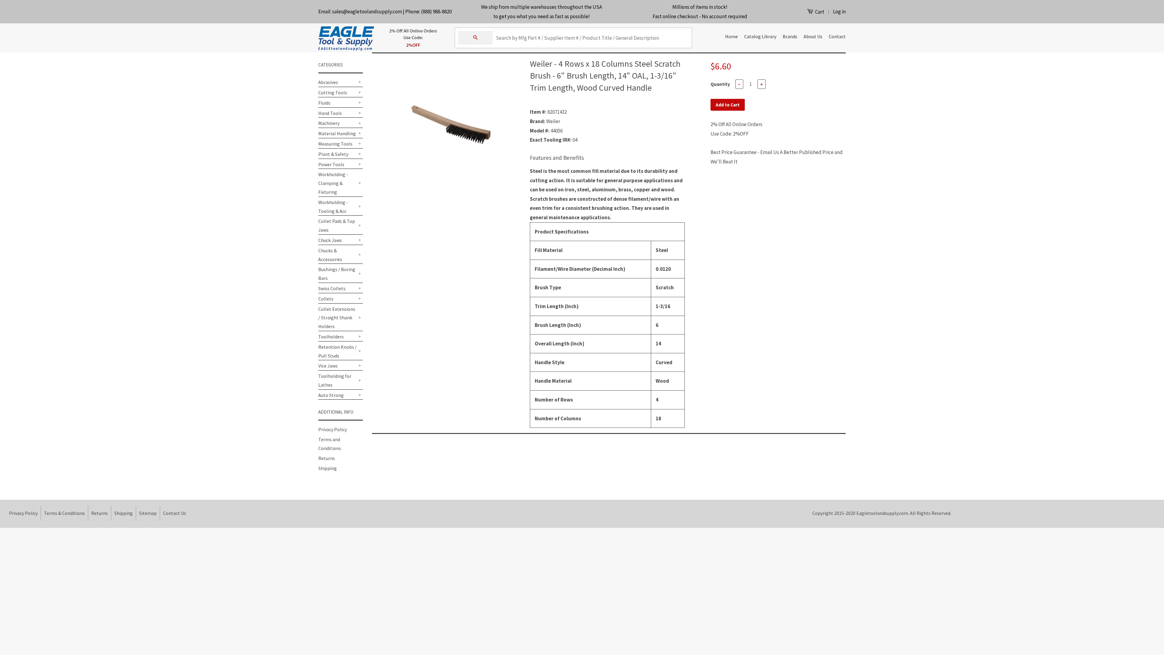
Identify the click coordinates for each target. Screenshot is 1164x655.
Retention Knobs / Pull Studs (337, 351)
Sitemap (148, 513)
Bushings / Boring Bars (336, 273)
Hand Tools (330, 113)
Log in (839, 11)
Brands (790, 36)
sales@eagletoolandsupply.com (367, 11)
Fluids (324, 103)
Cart (819, 11)
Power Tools (331, 164)
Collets (325, 299)
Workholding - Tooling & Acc (333, 206)
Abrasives (328, 82)
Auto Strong (331, 395)
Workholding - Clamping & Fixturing (333, 183)
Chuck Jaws (330, 240)
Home (731, 36)
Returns (326, 458)
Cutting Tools (332, 92)
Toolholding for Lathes (334, 380)
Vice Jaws (328, 366)
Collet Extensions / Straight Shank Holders (336, 318)
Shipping (327, 468)
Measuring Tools (335, 144)
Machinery (329, 123)
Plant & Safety (333, 154)
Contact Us (174, 513)
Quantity (720, 84)
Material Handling (337, 133)
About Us (813, 36)
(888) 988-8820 (436, 11)
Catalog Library (760, 36)
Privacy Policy (332, 429)
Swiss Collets (332, 288)
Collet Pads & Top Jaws (336, 225)
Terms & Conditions (64, 513)
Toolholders (331, 337)
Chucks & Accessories (330, 254)
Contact (837, 36)
